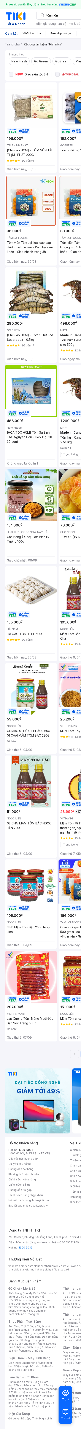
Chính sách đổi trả (19, 1184)
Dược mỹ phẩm (42, 1406)
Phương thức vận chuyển (23, 1174)
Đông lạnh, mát (34, 1333)
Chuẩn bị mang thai (28, 1314)
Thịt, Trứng (28, 1326)
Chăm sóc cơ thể (27, 1389)
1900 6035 (25, 1247)
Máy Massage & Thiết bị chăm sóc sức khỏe (33, 1390)
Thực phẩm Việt (41, 1329)
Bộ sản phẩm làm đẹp (31, 1404)
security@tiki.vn (39, 1205)
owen (74, 1266)
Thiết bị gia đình (42, 1418)
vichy (48, 1269)
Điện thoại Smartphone (22, 1362)
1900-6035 (26, 1150)
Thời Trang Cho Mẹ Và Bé (24, 1293)
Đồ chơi (47, 1293)
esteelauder (35, 1266)
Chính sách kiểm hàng (22, 1179)
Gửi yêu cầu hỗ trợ (19, 1163)
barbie (65, 1266)
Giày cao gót (71, 1352)
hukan (39, 1269)
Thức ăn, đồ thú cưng (28, 1347)
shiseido (13, 1269)
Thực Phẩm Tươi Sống (24, 1321)
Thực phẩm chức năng (29, 1385)
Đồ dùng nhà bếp (19, 1418)
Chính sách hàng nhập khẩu (25, 1195)
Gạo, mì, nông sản (28, 1336)
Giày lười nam (71, 1375)
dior (23, 1266)
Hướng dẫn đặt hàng (20, 1169)
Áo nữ (66, 1293)
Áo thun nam (70, 1319)
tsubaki (64, 1269)
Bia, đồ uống (22, 1340)
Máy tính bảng (25, 1369)
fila (55, 1269)
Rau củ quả (22, 1329)
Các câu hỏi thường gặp (23, 1158)
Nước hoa (23, 1402)
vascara (13, 1266)
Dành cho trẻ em (27, 1343)
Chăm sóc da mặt (19, 1382)
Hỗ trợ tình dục (40, 1402)
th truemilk (52, 1266)
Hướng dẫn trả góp (20, 1190)
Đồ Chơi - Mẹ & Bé (21, 1288)
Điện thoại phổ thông (28, 1366)
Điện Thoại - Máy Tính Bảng (29, 1358)
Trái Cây (13, 1326)
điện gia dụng (46, 23)
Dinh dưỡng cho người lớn (31, 1307)
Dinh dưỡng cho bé (28, 1303)
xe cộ (62, 23)
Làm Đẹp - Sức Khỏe (23, 1377)
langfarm (27, 1269)
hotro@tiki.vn (40, 1200)
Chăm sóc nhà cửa (31, 1350)
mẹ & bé (75, 23)
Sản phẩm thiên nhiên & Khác (30, 1394)
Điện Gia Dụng (19, 1414)
